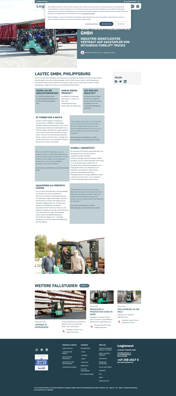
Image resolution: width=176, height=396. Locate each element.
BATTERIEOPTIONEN (87, 374)
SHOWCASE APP (104, 381)
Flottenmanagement (85, 370)
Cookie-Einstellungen (91, 24)
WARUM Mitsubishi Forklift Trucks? (105, 349)
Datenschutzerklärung (130, 387)
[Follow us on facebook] (42, 350)
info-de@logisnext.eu (125, 362)
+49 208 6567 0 (128, 360)
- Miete (83, 359)
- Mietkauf (84, 362)
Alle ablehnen (121, 24)
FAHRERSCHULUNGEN (69, 367)
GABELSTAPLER (67, 348)
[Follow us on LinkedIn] (47, 350)
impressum (50, 390)
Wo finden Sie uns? (131, 1)
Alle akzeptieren (106, 24)
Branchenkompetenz (103, 362)
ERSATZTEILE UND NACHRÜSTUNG (68, 362)
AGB (116, 387)
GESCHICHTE (103, 358)
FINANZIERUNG (85, 348)
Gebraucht (85, 365)
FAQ (100, 374)
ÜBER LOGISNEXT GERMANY (104, 354)
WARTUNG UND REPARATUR (67, 357)
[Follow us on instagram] (36, 350)
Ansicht (83, 285)
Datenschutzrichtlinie (88, 13)
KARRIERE (102, 370)
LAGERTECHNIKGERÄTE (67, 352)
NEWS (101, 377)
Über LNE (111, 387)
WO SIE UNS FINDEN (105, 367)
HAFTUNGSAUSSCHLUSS (40, 390)
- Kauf (83, 352)
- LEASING (84, 355)
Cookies (120, 387)
